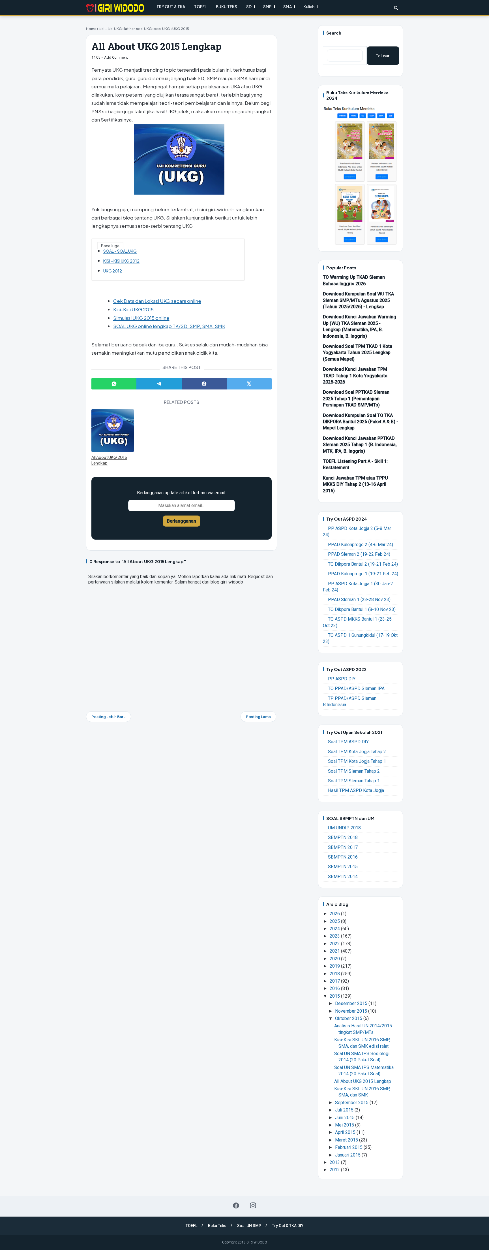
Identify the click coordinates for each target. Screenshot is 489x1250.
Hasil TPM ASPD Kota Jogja (356, 790)
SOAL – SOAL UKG (120, 251)
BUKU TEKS (226, 6)
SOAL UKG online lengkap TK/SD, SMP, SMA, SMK (169, 326)
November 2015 (351, 1011)
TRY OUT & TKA (170, 6)
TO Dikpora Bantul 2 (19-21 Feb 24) (363, 564)
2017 (335, 981)
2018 (335, 973)
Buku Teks (217, 1225)
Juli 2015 (345, 1110)
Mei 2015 (345, 1125)
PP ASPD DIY (341, 679)
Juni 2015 (345, 1117)
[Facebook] (236, 1205)
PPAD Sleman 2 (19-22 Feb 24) (359, 554)
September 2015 (352, 1102)
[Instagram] (253, 1205)
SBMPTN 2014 (343, 876)
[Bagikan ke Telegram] (158, 383)
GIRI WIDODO (256, 1242)
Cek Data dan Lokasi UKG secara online (157, 301)
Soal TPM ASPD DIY (348, 741)
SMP (267, 6)
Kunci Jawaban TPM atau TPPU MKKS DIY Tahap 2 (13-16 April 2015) (355, 484)
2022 (335, 943)
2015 (335, 996)
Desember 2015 (351, 1003)
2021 (335, 951)
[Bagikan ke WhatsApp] (113, 383)
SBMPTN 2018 (343, 837)
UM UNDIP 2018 (344, 828)
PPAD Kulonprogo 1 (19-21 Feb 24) (363, 573)
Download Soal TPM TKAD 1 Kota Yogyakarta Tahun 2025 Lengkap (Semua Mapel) (357, 353)
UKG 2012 (112, 270)
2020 (335, 958)
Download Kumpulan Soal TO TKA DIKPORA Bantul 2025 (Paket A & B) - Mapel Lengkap (360, 422)
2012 (335, 1169)
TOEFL (200, 6)
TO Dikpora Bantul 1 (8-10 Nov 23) (362, 609)
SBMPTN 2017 (343, 847)
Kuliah (308, 6)
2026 (335, 913)
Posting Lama (258, 716)
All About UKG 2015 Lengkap (109, 460)
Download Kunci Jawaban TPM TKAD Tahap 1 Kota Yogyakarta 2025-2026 (355, 376)
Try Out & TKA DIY (287, 1225)
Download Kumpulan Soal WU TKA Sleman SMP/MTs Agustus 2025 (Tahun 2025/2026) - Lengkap (358, 300)
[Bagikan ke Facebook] (204, 383)
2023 (335, 936)
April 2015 (346, 1132)
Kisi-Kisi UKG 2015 (133, 309)
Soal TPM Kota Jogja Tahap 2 (357, 751)
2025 (335, 921)
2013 (335, 1162)
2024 (335, 928)
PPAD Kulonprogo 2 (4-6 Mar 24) (360, 544)
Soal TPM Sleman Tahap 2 (354, 771)
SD (249, 6)
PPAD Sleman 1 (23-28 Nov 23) (359, 599)
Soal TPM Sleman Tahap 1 (354, 780)
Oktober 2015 (349, 1018)
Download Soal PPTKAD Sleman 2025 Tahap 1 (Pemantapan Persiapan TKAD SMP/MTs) (356, 398)
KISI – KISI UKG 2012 (121, 260)
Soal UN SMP (249, 1225)
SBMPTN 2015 (343, 866)
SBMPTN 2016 (343, 857)
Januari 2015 (348, 1155)
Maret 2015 (347, 1140)
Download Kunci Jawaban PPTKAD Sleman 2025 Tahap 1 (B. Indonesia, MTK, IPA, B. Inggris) (360, 445)
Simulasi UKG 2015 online (141, 318)
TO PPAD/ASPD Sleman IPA (356, 688)
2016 (335, 988)
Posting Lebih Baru (108, 716)
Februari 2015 (349, 1147)
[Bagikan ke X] (249, 383)
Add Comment (116, 57)
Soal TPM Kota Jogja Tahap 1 (357, 761)
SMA (287, 6)
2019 (335, 966)
